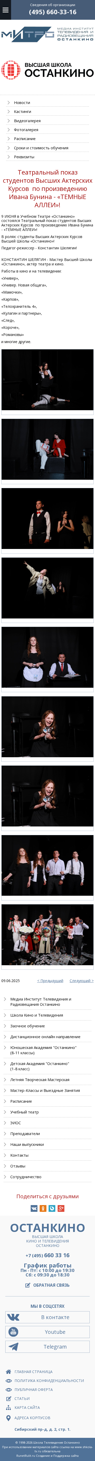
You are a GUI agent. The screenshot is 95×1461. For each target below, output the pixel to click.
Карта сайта (27, 1407)
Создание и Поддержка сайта (57, 1456)
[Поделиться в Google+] (61, 1208)
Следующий (80, 981)
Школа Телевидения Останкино (56, 1442)
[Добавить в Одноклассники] (43, 1208)
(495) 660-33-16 (53, 12)
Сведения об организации (52, 4)
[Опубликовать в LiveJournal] (52, 1208)
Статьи (22, 1398)
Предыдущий (51, 981)
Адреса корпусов (32, 1417)
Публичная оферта (34, 1389)
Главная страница (34, 1371)
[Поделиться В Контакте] (34, 1208)
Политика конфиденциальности (49, 1380)
